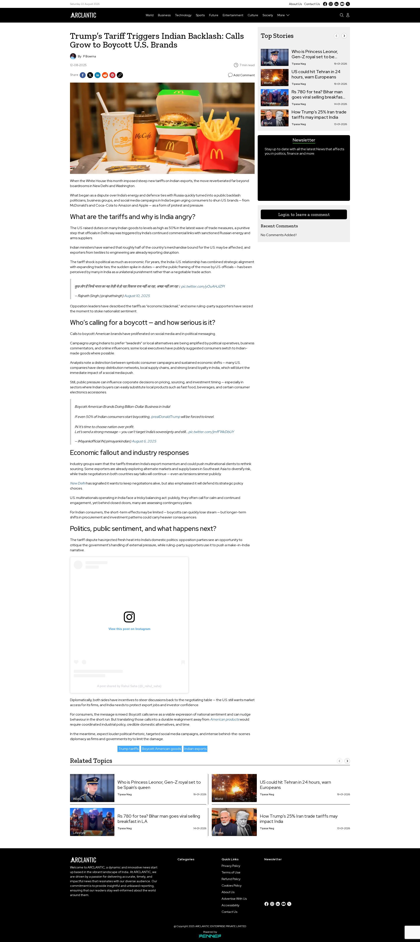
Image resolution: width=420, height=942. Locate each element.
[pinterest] (112, 75)
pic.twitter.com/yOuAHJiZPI (203, 286)
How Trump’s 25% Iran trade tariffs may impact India (319, 114)
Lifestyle (270, 102)
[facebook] (83, 75)
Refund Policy (231, 879)
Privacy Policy (231, 866)
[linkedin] (97, 75)
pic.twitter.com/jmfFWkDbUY (211, 431)
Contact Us (312, 4)
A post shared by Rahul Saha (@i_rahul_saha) (129, 686)
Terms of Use (231, 872)
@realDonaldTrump (165, 416)
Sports (200, 15)
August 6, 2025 (144, 441)
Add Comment (244, 75)
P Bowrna (89, 56)
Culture (253, 15)
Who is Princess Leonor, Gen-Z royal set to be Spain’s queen (315, 54)
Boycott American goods (161, 748)
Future (213, 15)
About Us (295, 4)
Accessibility (230, 905)
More (281, 15)
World (150, 15)
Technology (183, 15)
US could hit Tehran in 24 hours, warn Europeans (316, 74)
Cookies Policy (232, 885)
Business (164, 15)
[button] (336, 36)
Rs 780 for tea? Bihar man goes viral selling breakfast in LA (318, 94)
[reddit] (105, 75)
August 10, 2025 (137, 295)
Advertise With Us (234, 899)
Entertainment (233, 15)
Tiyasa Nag (299, 63)
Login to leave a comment (304, 214)
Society (267, 15)
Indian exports (195, 748)
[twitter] (90, 75)
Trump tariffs (128, 748)
